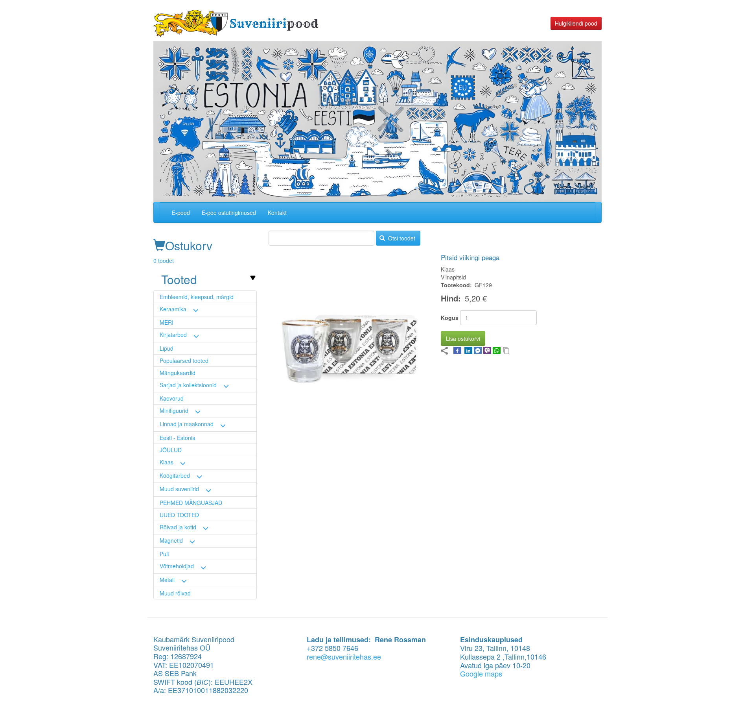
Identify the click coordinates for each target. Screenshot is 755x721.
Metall (167, 580)
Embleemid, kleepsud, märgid (197, 297)
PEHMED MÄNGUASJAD (191, 503)
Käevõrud (172, 398)
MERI (166, 322)
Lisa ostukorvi (463, 338)
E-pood (181, 212)
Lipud (166, 348)
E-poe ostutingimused (229, 212)
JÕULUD (171, 450)
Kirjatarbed (173, 334)
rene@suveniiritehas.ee (344, 656)
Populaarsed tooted (184, 360)
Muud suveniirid (179, 489)
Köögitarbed (175, 475)
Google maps (481, 673)
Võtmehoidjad (177, 566)
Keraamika (173, 309)
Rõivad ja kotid (178, 527)
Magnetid (171, 540)
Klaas (166, 462)
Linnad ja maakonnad (187, 424)
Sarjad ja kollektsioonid (188, 385)
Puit (164, 554)
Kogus (450, 318)
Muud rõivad (175, 593)
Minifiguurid (174, 410)
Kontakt (277, 212)
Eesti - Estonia (177, 438)
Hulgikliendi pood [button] (576, 23)
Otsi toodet (401, 238)
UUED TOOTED (179, 515)
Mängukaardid (177, 373)
